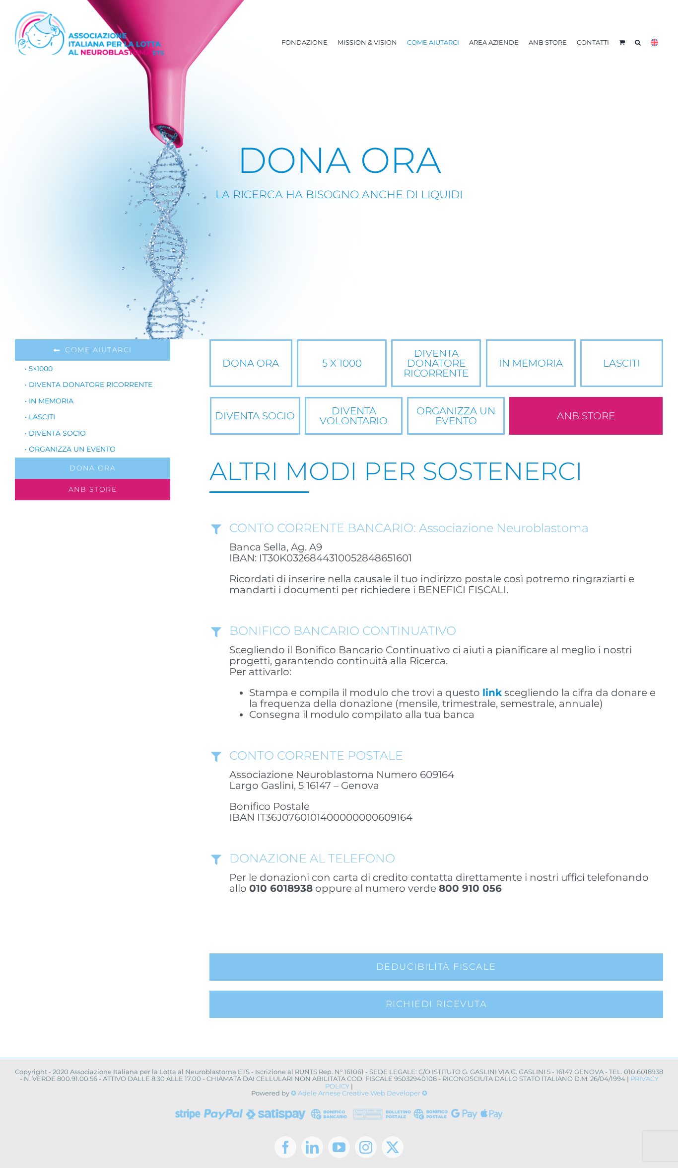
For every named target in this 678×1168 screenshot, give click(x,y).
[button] (638, 42)
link (492, 693)
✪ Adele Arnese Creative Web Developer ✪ (359, 1093)
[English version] (654, 42)
